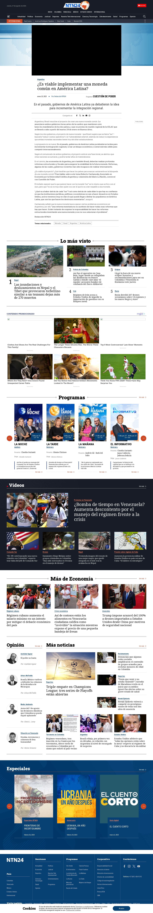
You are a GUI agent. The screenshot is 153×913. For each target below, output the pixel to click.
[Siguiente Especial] (143, 806)
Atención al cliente (103, 870)
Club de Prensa (84, 866)
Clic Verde (69, 866)
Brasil (65, 223)
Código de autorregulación (105, 881)
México (9, 888)
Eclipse (117, 270)
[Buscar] (144, 16)
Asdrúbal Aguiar (26, 654)
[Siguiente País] (145, 22)
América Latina (85, 223)
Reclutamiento (123, 654)
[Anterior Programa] (9, 438)
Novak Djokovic (124, 699)
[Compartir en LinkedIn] (83, 116)
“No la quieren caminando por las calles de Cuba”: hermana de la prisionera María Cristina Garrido (92, 465)
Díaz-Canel (60, 21)
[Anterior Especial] (9, 806)
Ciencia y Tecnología (90, 16)
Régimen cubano (13, 611)
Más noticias (60, 645)
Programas (123, 16)
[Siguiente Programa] (143, 438)
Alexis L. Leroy (29, 722)
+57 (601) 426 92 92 (135, 877)
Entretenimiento (105, 16)
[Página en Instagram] (129, 866)
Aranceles (106, 611)
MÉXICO (75, 12)
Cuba (69, 21)
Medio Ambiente (27, 704)
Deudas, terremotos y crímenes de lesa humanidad (30, 739)
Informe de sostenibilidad (105, 877)
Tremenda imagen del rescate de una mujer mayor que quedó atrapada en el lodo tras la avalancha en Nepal (93, 559)
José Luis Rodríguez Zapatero (44, 21)
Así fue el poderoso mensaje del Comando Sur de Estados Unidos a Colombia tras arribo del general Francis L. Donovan (28, 465)
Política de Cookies (73, 910)
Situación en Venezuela (29, 733)
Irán (74, 291)
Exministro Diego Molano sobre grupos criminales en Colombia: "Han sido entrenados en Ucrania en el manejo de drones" (57, 559)
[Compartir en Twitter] (80, 116)
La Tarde (52, 444)
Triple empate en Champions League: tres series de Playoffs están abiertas (69, 690)
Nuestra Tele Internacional (70, 16)
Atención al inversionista (105, 873)
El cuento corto (119, 826)
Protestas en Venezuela (83, 500)
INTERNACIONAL (99, 12)
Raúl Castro (28, 21)
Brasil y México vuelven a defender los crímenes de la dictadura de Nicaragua (31, 683)
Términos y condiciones (84, 907)
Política (30, 16)
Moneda (58, 223)
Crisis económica (61, 611)
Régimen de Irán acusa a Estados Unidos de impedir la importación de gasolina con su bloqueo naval (88, 298)
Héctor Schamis (30, 748)
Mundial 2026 (78, 21)
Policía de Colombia (80, 270)
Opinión (133, 16)
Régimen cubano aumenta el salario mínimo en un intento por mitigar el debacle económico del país (29, 620)
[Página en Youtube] (138, 866)
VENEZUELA (67, 12)
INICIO (50, 12)
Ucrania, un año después (76, 827)
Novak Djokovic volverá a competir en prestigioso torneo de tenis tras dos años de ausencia (130, 705)
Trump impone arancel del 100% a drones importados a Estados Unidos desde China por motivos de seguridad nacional (124, 620)
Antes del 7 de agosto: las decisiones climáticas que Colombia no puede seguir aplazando (31, 712)
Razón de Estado (71, 888)
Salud (115, 16)
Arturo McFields (27, 676)
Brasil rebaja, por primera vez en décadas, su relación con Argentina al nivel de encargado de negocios (96, 742)
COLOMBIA (57, 12)
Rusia (117, 291)
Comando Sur (12, 552)
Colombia (10, 881)
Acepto (121, 908)
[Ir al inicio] (18, 863)
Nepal (16, 280)
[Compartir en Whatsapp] (89, 116)
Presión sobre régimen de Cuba (126, 552)
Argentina (40, 79)
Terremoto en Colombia (55, 735)
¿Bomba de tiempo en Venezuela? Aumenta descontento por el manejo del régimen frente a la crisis (60, 465)
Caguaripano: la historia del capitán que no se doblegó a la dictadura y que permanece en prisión (123, 465)
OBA (98, 895)
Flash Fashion (83, 870)
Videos (16, 485)
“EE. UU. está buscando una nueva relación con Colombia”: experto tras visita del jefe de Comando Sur (22, 558)
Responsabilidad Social (104, 866)
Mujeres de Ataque (85, 883)
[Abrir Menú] (9, 16)
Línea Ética (100, 888)
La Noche (20, 444)
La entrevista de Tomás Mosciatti (71, 874)
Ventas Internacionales (104, 884)
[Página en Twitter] (134, 866)
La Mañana (86, 444)
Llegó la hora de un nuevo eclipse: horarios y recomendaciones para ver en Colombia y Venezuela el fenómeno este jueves (129, 277)
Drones (45, 552)
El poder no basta (28, 658)
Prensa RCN (101, 892)
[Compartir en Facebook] (77, 116)
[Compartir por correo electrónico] (86, 116)
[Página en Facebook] (124, 866)
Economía (38, 16)
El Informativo (121, 444)
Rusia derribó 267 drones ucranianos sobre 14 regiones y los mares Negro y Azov (130, 297)
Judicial (47, 16)
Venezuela (10, 884)
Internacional (11, 895)
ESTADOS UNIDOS (86, 12)
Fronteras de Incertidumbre (32, 827)
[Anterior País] (145, 20)
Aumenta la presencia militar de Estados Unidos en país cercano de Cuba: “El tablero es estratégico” (129, 558)
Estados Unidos (120, 735)
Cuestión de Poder (104, 96)
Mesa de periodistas (70, 883)
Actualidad (21, 16)
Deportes (55, 16)
